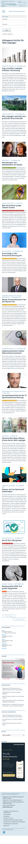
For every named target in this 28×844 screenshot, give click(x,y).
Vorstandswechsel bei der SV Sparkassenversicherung (14, 396)
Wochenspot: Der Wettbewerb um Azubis (12, 163)
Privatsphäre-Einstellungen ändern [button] (13, 820)
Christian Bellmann (8, 485)
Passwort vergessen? (7, 34)
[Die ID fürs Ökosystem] (14, 526)
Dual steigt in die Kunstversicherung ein (12, 254)
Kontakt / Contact (8, 818)
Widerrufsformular (8, 807)
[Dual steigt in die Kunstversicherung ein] (14, 240)
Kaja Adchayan (6, 251)
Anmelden (23, 6)
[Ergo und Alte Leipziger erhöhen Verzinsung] (14, 55)
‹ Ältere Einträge (9, 616)
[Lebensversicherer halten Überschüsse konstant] (14, 337)
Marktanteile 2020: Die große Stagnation (12, 587)
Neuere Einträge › (19, 619)
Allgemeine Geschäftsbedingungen (12, 800)
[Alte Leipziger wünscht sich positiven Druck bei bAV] (14, 103)
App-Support (7, 814)
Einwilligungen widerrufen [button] (11, 823)
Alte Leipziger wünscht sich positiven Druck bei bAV (14, 117)
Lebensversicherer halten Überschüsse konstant (13, 352)
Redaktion (5, 160)
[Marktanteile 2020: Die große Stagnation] (14, 572)
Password (4, 24)
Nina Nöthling (7, 538)
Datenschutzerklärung (9, 805)
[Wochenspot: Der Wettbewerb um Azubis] (14, 149)
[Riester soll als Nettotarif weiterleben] (14, 474)
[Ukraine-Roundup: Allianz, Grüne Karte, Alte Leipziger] (14, 424)
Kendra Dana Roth (8, 114)
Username (5, 19)
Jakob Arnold (6, 391)
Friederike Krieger (8, 66)
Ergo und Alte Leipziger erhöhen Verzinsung (12, 69)
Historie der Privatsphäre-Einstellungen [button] (14, 821)
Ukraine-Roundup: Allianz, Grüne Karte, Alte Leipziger (14, 439)
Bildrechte (6, 825)
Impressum (7, 816)
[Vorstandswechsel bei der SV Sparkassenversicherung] (14, 380)
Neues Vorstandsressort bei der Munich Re (14, 300)
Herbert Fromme (7, 584)
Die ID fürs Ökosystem (12, 540)
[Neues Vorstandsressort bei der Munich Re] (14, 284)
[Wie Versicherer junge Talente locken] (14, 192)
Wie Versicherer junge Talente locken (11, 206)
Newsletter (21, 4)
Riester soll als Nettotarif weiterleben (13, 490)
